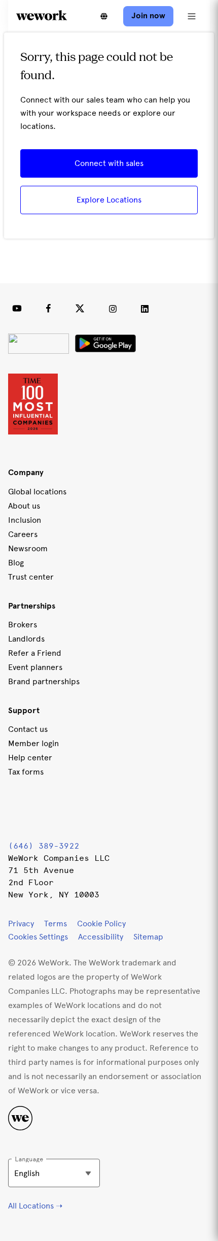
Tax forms (26, 772)
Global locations (37, 491)
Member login (33, 743)
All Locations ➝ (35, 1206)
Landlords (26, 639)
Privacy (21, 923)
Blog (16, 562)
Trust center (31, 577)
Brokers (22, 624)
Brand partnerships (44, 681)
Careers (23, 534)
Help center (30, 757)
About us (24, 506)
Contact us (28, 729)
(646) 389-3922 (43, 846)
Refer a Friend (34, 653)
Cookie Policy (101, 923)
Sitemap (148, 937)
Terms (55, 923)
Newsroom (28, 548)
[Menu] (191, 16)
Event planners (35, 667)
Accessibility (100, 937)
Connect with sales (109, 163)
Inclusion (24, 520)
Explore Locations (109, 200)
